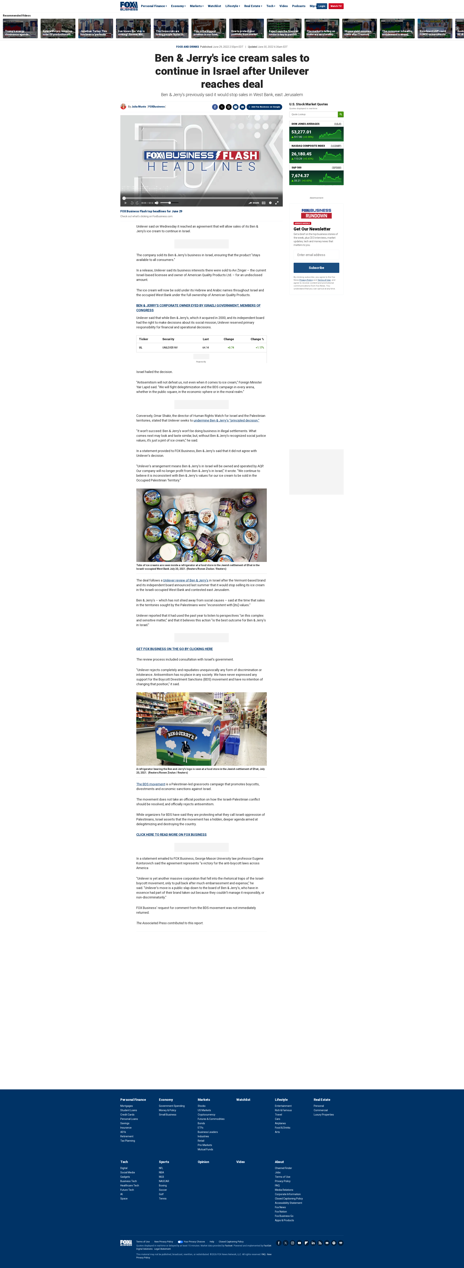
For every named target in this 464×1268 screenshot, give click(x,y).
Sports (164, 1162)
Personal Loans (129, 1119)
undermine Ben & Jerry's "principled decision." (226, 420)
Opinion (203, 1162)
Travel (278, 1114)
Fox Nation (281, 1211)
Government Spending (172, 1105)
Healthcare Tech (129, 1185)
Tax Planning (127, 1140)
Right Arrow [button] (457, 28)
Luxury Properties (324, 1114)
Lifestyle (231, 6)
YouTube (299, 1243)
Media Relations (284, 1189)
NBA (161, 1172)
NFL (161, 1168)
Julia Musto (139, 106)
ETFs (200, 1127)
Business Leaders (208, 1132)
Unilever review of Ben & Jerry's (185, 580)
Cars (277, 1119)
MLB (161, 1176)
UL (140, 347)
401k (123, 1132)
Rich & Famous (283, 1110)
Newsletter (327, 1243)
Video (283, 6)
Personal (319, 1105)
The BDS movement (150, 784)
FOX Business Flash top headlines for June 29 (151, 211)
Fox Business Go (284, 1216)
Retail (201, 1140)
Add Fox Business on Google (266, 107)
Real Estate (252, 6)
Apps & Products (284, 1220)
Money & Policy (167, 1110)
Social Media (127, 1172)
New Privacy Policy (163, 1241)
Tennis (163, 1198)
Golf (161, 1194)
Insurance (126, 1127)
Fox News (280, 1207)
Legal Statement (162, 1249)
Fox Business (129, 6)
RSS (320, 1243)
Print (236, 107)
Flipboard (306, 1243)
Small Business (167, 1114)
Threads (229, 107)
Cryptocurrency (206, 1114)
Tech (269, 6)
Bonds (201, 1123)
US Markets (204, 1110)
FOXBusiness (156, 106)
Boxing (163, 1185)
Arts (277, 1132)
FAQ (277, 1185)
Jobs (278, 1172)
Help (212, 1241)
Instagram (292, 1243)
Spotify (334, 1243)
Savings (124, 1123)
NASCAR (164, 1181)
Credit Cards (127, 1114)
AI (121, 1194)
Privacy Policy (306, 280)
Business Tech (128, 1181)
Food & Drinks (282, 1127)
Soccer (163, 1189)
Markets (196, 6)
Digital (123, 1168)
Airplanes (280, 1123)
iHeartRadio (341, 1243)
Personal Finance (153, 6)
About (279, 1162)
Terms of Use (324, 280)
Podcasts (298, 6)
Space (124, 1198)
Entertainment (283, 1105)
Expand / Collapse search (313, 6)
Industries (203, 1136)
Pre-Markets (205, 1145)
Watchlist (214, 6)
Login (321, 6)
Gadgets (125, 1176)
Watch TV (336, 6)
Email (242, 107)
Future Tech (127, 1189)
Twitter (222, 107)
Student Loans (128, 1110)
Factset (229, 1245)
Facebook (215, 107)
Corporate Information (288, 1194)
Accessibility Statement (288, 1202)
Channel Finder (283, 1168)
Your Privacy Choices (194, 1241)
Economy (177, 6)
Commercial (321, 1110)
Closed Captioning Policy (289, 1198)
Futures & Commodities (211, 1119)
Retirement (126, 1136)
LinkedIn (313, 1243)
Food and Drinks (187, 46)
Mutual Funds (205, 1149)
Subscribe (316, 268)
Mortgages (126, 1105)
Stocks (202, 1105)
